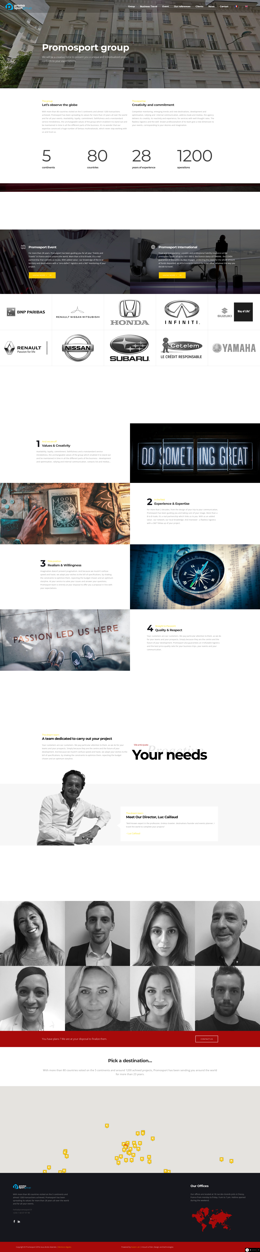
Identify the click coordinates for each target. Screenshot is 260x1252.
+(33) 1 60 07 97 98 (21, 1212)
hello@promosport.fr (22, 1209)
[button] (126, 1160)
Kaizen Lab (135, 1247)
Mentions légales (64, 1247)
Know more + (40, 275)
